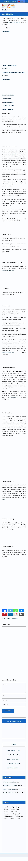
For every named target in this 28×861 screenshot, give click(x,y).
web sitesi (6, 811)
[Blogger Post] (21, 614)
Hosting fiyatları (19, 816)
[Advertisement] (14, 48)
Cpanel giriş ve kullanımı (13, 22)
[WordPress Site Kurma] (4, 759)
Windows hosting (8, 816)
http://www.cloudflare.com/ (8, 352)
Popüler (14, 744)
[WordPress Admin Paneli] (4, 750)
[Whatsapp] (15, 610)
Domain (6, 809)
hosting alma (7, 813)
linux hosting (14, 811)
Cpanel (3, 618)
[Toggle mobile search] (22, 6)
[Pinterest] (4, 614)
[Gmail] (15, 614)
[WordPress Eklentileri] (4, 767)
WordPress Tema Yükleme (10, 785)
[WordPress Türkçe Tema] (4, 754)
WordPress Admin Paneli (13, 750)
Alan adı (6, 818)
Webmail (12, 818)
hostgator (18, 806)
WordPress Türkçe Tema (13, 755)
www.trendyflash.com (13, 397)
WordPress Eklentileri (12, 767)
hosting (12, 806)
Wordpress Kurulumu (15, 809)
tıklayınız (4, 499)
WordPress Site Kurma (13, 759)
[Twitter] (10, 610)
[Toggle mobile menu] (25, 6)
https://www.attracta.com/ (8, 270)
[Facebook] (4, 610)
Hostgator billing (17, 813)
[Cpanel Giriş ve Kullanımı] (4, 763)
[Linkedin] (10, 614)
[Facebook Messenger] (21, 610)
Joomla (19, 818)
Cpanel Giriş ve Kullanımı (11, 618)
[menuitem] (21, 1)
